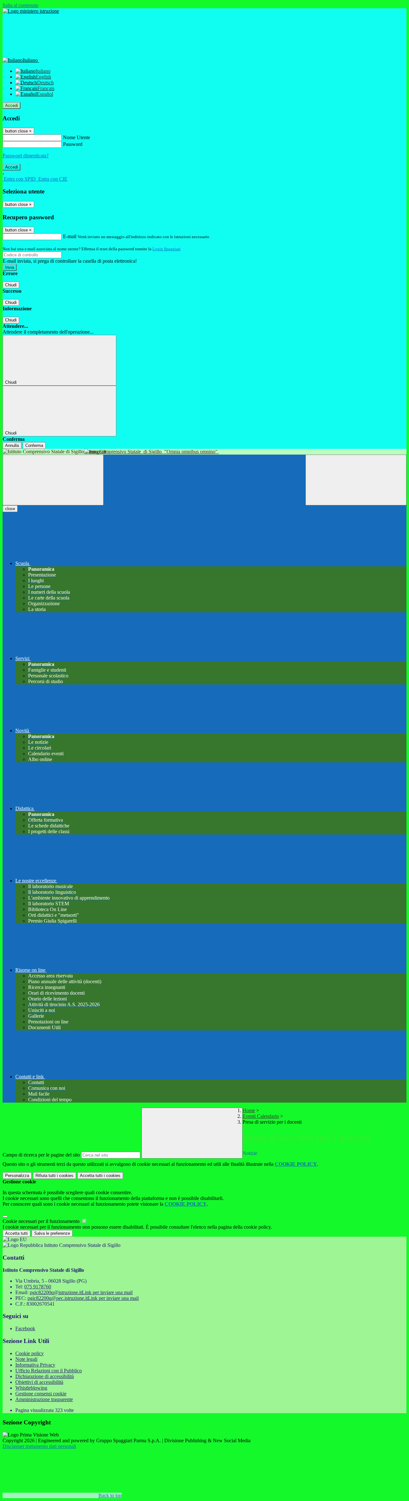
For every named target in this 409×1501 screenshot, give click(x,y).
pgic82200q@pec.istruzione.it (83, 1298)
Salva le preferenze (52, 1233)
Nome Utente (76, 137)
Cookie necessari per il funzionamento (42, 1221)
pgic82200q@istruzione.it (81, 1292)
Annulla (12, 445)
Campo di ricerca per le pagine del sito (41, 1155)
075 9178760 (37, 1286)
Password (72, 144)
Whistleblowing (31, 1388)
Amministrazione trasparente (44, 1399)
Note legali (26, 1359)
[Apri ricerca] (355, 480)
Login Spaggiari (166, 248)
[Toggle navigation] (53, 480)
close (10, 508)
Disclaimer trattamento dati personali (39, 1446)
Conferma (34, 445)
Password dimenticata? (26, 155)
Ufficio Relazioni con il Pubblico (48, 1370)
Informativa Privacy (35, 1365)
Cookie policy (29, 1353)
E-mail (69, 236)
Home (249, 1110)
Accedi (11, 105)
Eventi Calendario (261, 1116)
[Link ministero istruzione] (31, 11)
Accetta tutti (100, 1175)
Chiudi (11, 285)
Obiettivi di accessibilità (39, 1382)
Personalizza (17, 1175)
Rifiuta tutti (54, 1175)
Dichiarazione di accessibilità (44, 1376)
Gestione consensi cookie (40, 1393)
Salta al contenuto (20, 5)
